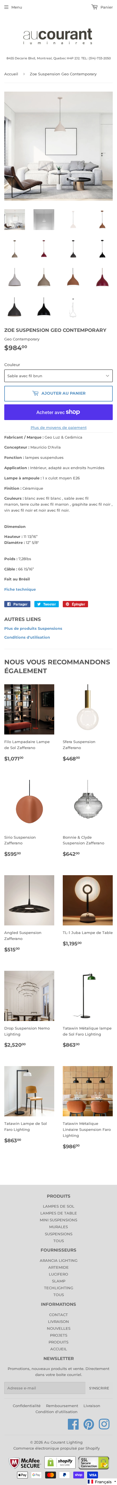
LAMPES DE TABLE (58, 1213)
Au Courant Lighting (63, 1442)
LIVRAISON (58, 1321)
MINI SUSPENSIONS (58, 1220)
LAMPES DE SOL (58, 1206)
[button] (102, 1481)
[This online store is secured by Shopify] (60, 1468)
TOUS (58, 1240)
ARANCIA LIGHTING (59, 1260)
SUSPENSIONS (58, 1234)
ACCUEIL (58, 1349)
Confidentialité (27, 1405)
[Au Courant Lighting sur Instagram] (104, 1427)
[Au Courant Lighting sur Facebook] (73, 1427)
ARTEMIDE (58, 1267)
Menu (16, 7)
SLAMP (58, 1281)
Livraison (91, 1405)
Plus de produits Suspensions (33, 628)
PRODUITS (58, 1342)
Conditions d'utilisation (27, 637)
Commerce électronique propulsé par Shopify (56, 1448)
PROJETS (58, 1335)
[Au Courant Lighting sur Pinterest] (89, 1427)
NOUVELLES (58, 1328)
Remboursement (62, 1405)
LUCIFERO (58, 1274)
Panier (106, 7)
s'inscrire (99, 1388)
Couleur (12, 364)
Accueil (11, 74)
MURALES (58, 1226)
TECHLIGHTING (58, 1288)
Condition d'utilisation (56, 1411)
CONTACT (58, 1314)
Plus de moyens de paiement (59, 427)
